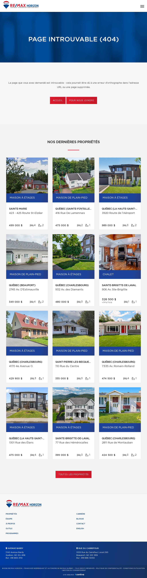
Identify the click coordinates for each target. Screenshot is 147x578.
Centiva (79, 574)
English (80, 528)
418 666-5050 (88, 558)
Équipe (9, 519)
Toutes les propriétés (73, 475)
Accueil (58, 101)
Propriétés (11, 514)
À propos (10, 524)
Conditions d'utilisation (134, 568)
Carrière (80, 514)
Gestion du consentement (74, 570)
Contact (80, 524)
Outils (9, 528)
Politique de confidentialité (109, 568)
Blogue (80, 519)
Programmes (12, 533)
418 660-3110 (16, 558)
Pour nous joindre (81, 101)
